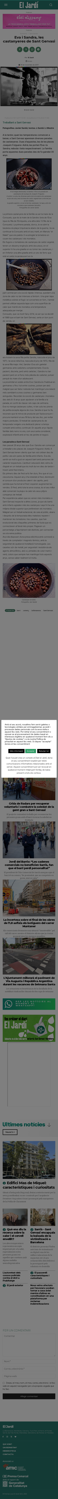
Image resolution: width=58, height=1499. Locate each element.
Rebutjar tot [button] (44, 751)
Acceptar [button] (30, 751)
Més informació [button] (16, 751)
